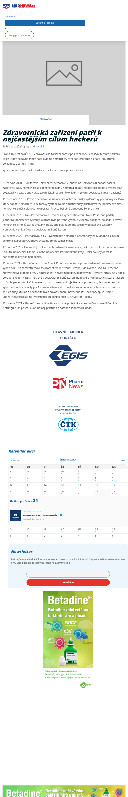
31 (79, 471)
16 (113, 484)
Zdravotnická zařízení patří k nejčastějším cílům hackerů (51, 135)
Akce (7, 28)
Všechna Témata (45, 22)
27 (11, 471)
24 (11, 529)
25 (28, 529)
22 (96, 491)
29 (45, 471)
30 (62, 471)
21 (79, 491)
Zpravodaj (10, 16)
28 (28, 471)
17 (11, 491)
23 (113, 491)
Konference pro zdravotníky (41, 515)
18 (28, 491)
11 (28, 484)
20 (62, 491)
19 (45, 491)
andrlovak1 (37, 146)
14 (79, 484)
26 (45, 529)
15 (96, 484)
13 (62, 484)
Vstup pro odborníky (19, 35)
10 (11, 484)
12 (45, 484)
